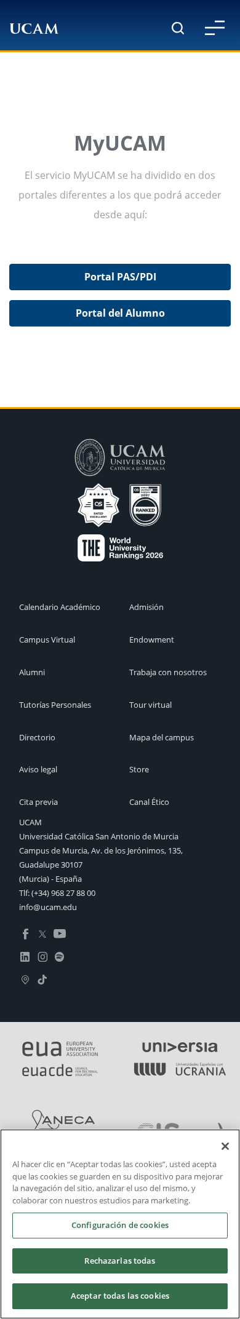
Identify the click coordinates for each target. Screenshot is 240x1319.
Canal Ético (149, 801)
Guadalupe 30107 (50, 864)
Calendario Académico (59, 606)
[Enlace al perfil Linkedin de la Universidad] (25, 955)
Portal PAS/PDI (120, 276)
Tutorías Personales (55, 704)
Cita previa (38, 801)
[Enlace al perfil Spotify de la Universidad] (60, 955)
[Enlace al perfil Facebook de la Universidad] (25, 933)
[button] (214, 28)
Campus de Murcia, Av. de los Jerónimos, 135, (101, 850)
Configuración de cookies (120, 1224)
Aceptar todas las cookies (120, 1295)
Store (139, 769)
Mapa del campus (161, 737)
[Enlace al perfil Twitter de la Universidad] (42, 933)
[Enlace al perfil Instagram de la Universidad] (42, 955)
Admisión (146, 606)
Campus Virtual (47, 639)
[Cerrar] (225, 1146)
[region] (120, 1224)
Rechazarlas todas (119, 1260)
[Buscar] (178, 28)
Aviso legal (38, 769)
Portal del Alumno (120, 313)
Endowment (151, 639)
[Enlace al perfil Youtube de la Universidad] (60, 933)
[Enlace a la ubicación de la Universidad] (25, 978)
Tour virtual (150, 704)
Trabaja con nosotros (168, 672)
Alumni (32, 672)
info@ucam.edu (48, 907)
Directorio (37, 737)
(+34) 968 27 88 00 (63, 892)
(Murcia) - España (50, 878)
